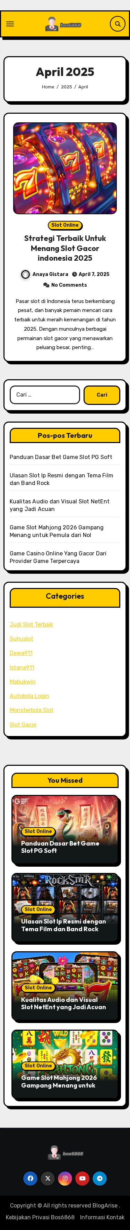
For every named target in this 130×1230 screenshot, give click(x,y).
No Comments (69, 285)
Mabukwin (23, 681)
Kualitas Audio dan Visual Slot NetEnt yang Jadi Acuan (63, 1003)
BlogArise (105, 1205)
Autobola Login (29, 696)
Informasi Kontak (102, 1217)
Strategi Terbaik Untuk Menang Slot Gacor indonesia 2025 (65, 248)
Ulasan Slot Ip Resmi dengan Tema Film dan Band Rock (63, 925)
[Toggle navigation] (10, 24)
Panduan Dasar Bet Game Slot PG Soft (61, 457)
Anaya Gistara (50, 274)
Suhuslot (21, 638)
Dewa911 (21, 653)
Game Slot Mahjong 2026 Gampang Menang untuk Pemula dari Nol (59, 1085)
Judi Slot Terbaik (31, 624)
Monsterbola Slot (31, 710)
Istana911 (22, 667)
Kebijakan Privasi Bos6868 (40, 1217)
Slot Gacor (23, 724)
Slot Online (65, 225)
